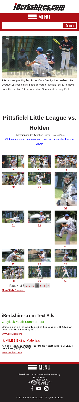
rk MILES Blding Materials (21, 340)
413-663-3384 (40, 384)
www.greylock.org (12, 333)
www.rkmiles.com (12, 352)
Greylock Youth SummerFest (23, 322)
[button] (39, 367)
